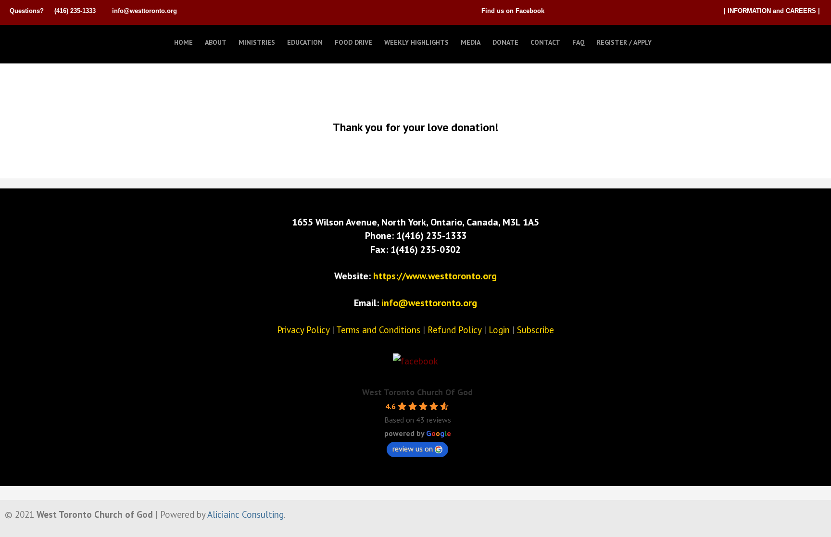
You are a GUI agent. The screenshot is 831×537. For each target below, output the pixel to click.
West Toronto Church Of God (417, 392)
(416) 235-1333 (75, 10)
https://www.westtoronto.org (435, 276)
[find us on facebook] (415, 361)
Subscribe (535, 330)
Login (499, 330)
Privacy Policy (303, 330)
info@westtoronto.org (144, 10)
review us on (412, 448)
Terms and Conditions (378, 330)
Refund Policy (454, 330)
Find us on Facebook (512, 10)
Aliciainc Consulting (245, 514)
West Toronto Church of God (58, 40)
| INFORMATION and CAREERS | (772, 10)
